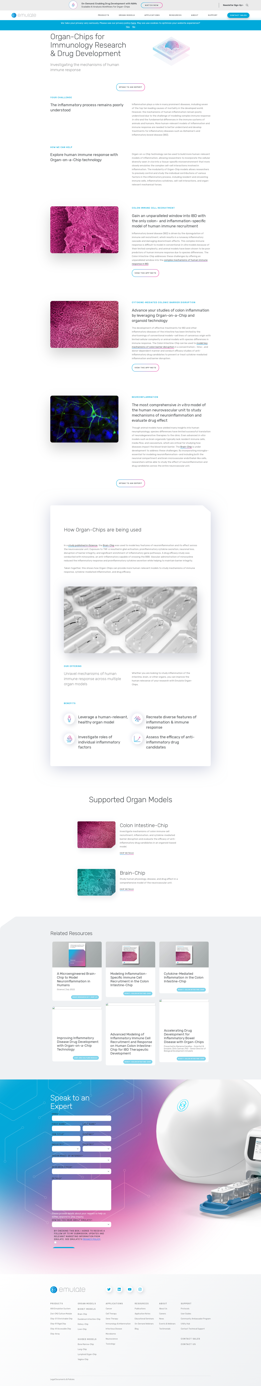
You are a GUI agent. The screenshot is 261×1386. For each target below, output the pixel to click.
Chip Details (127, 853)
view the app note (145, 273)
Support (186, 1304)
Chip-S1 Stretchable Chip (61, 1319)
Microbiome (111, 1334)
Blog (137, 1329)
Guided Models (87, 1339)
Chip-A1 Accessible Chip (60, 1329)
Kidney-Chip (83, 1324)
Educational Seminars (144, 1319)
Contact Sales (238, 15)
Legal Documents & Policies (62, 1379)
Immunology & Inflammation (118, 1324)
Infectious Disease (114, 1329)
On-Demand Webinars (144, 1324)
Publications (140, 1309)
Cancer (109, 1309)
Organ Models (127, 15)
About (163, 1304)
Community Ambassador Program (196, 1319)
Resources (142, 1304)
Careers (162, 1314)
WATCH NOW (151, 5)
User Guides (186, 1314)
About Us (163, 1309)
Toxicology (110, 1344)
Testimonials (164, 1329)
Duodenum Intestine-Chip (89, 1319)
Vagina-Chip (83, 1359)
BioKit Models (87, 1309)
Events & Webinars (167, 1324)
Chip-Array (55, 1334)
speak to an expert (130, 87)
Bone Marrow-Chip (86, 1344)
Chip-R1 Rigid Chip (58, 1324)
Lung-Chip (82, 1349)
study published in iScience (82, 545)
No (133, 27)
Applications (152, 15)
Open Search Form (247, 5)
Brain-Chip (186, 446)
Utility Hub (185, 1324)
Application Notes (142, 1314)
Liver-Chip (82, 1329)
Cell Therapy (111, 1314)
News (161, 1319)
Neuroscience (112, 1339)
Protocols (185, 1309)
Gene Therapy (112, 1319)
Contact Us (188, 1344)
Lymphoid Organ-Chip (87, 1354)
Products (103, 15)
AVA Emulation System (60, 1309)
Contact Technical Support (193, 1329)
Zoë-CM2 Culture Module (61, 1314)
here (133, 23)
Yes (128, 27)
